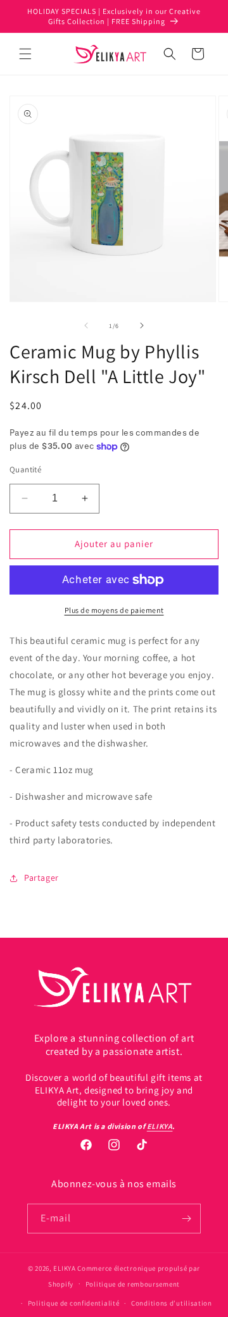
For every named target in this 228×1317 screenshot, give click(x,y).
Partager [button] (41, 877)
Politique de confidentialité (74, 1303)
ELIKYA (64, 1268)
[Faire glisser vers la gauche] (86, 325)
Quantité (25, 469)
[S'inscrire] (186, 1218)
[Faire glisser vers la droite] (142, 325)
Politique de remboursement (133, 1284)
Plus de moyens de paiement (114, 610)
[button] (25, 54)
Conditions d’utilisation (171, 1303)
